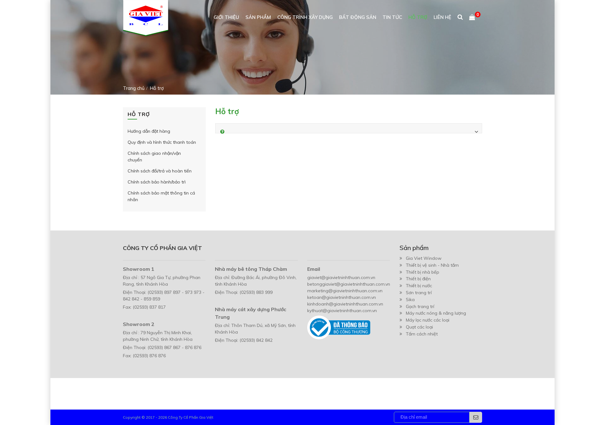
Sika (410, 299)
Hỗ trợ (417, 17)
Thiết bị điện (418, 279)
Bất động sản (357, 17)
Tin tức (392, 17)
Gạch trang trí (420, 306)
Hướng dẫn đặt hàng (149, 131)
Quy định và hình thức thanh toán (162, 142)
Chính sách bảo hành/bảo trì (157, 182)
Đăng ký (476, 417)
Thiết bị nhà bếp (422, 272)
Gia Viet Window (423, 258)
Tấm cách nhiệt (422, 334)
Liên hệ (442, 17)
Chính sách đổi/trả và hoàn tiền (160, 171)
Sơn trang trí (419, 292)
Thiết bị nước (419, 285)
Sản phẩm (258, 17)
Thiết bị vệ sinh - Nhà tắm (432, 265)
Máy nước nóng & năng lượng (436, 313)
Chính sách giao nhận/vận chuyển (154, 156)
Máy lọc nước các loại (427, 320)
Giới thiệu (226, 17)
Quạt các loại (419, 327)
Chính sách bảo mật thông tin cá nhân (161, 196)
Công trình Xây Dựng (305, 17)
